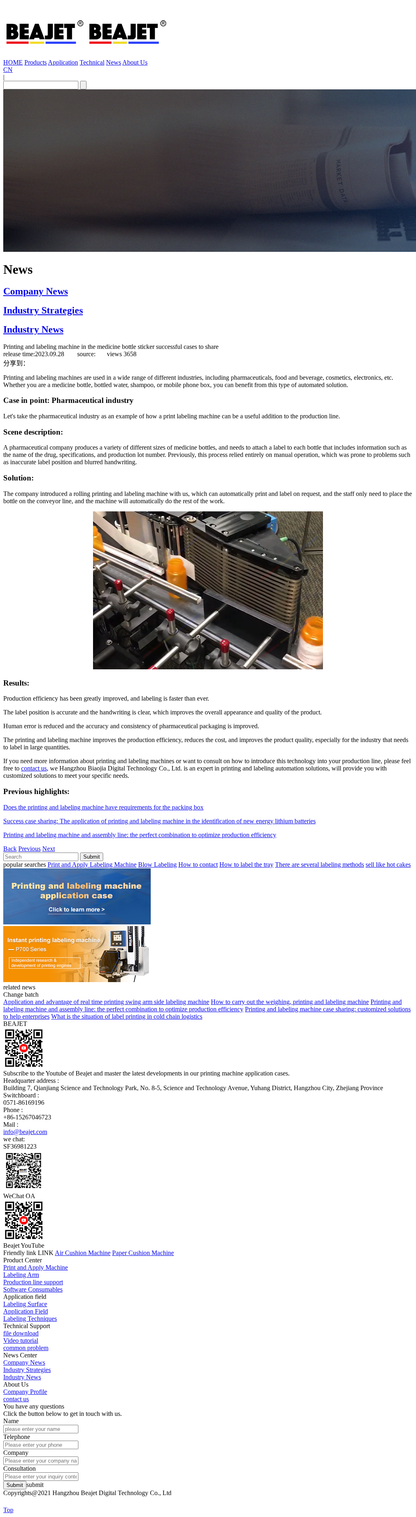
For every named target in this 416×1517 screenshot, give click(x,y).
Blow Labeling (157, 864)
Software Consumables (33, 1289)
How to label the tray (246, 864)
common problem (25, 1347)
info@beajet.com (25, 1131)
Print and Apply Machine (35, 1267)
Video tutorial (20, 1340)
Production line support (33, 1282)
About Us (134, 62)
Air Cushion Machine (82, 1252)
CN (8, 69)
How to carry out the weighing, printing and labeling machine (290, 1001)
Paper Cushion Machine (143, 1252)
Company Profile (25, 1391)
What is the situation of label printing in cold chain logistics (126, 1016)
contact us (34, 768)
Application (63, 62)
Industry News (33, 329)
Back (10, 848)
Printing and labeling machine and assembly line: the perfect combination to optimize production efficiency (139, 834)
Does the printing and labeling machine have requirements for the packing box (103, 807)
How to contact (198, 864)
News (113, 62)
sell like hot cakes (388, 864)
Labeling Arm (21, 1274)
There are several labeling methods (319, 864)
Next (48, 848)
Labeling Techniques (30, 1318)
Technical (92, 62)
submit (34, 1484)
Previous (29, 848)
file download (21, 1333)
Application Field (25, 1311)
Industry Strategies (43, 310)
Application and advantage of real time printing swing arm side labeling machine (106, 1001)
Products (35, 62)
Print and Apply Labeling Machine (92, 864)
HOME (13, 62)
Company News (35, 291)
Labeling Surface (25, 1304)
